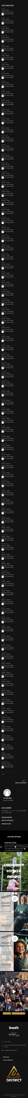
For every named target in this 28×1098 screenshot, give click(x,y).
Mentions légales (6, 1057)
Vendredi (4, 26)
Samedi (3, 144)
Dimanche (4, 135)
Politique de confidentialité (8, 1060)
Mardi (3, 8)
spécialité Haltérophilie (7, 820)
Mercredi (4, 35)
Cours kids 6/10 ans (6, 824)
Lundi (3, 81)
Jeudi (3, 17)
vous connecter (13, 810)
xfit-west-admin (7, 798)
